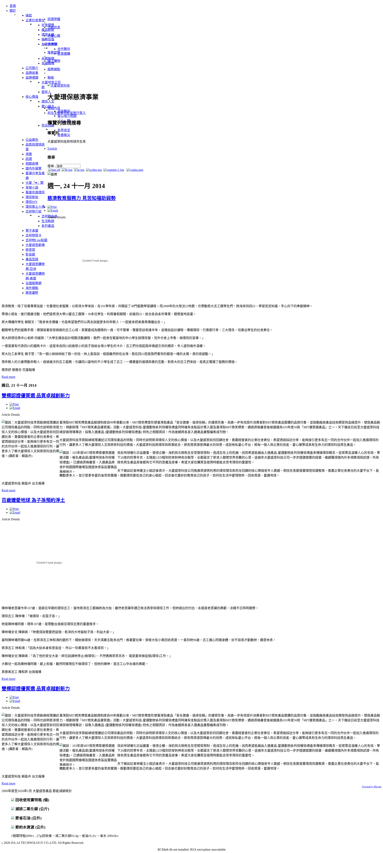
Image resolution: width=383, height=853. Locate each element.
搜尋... (51, 166)
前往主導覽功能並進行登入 (66, 113)
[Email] (52, 210)
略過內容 (53, 108)
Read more (8, 376)
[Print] (52, 207)
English (52, 148)
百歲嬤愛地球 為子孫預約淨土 (33, 500)
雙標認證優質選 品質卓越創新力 (36, 395)
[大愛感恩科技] (58, 85)
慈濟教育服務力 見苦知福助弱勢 (81, 198)
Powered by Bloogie (371, 786)
